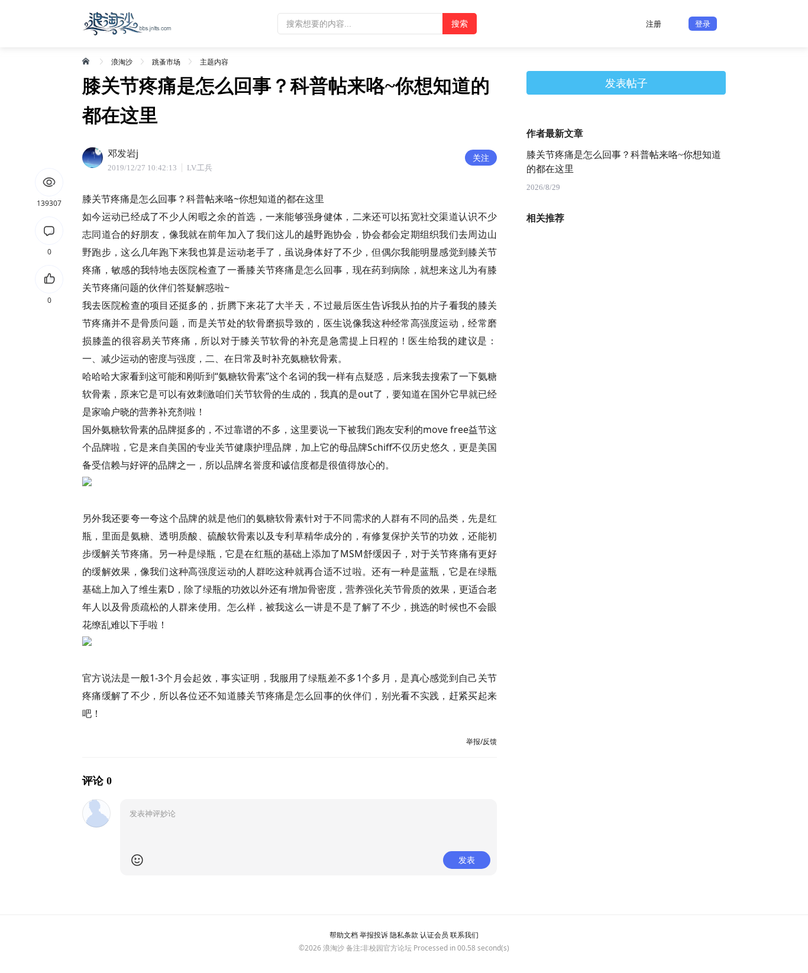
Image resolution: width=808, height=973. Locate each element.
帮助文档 (343, 935)
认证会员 (434, 935)
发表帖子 (626, 83)
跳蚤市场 (166, 62)
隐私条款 (404, 935)
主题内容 (214, 62)
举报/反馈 (481, 741)
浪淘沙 (121, 62)
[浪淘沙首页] (87, 60)
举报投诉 (374, 935)
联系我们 (464, 935)
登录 (702, 23)
